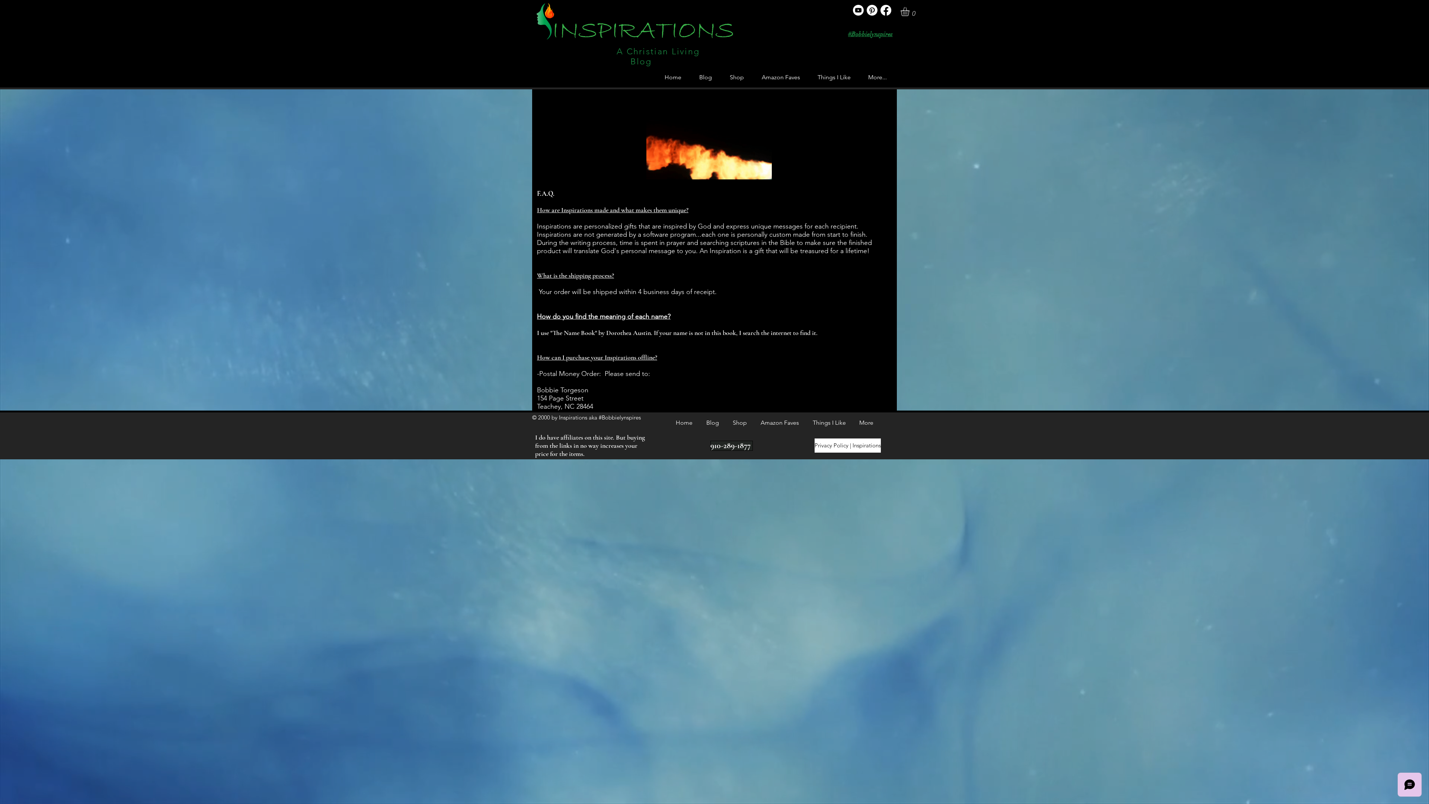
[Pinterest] (872, 10)
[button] (910, 11)
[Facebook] (885, 10)
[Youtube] (858, 10)
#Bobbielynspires (870, 34)
